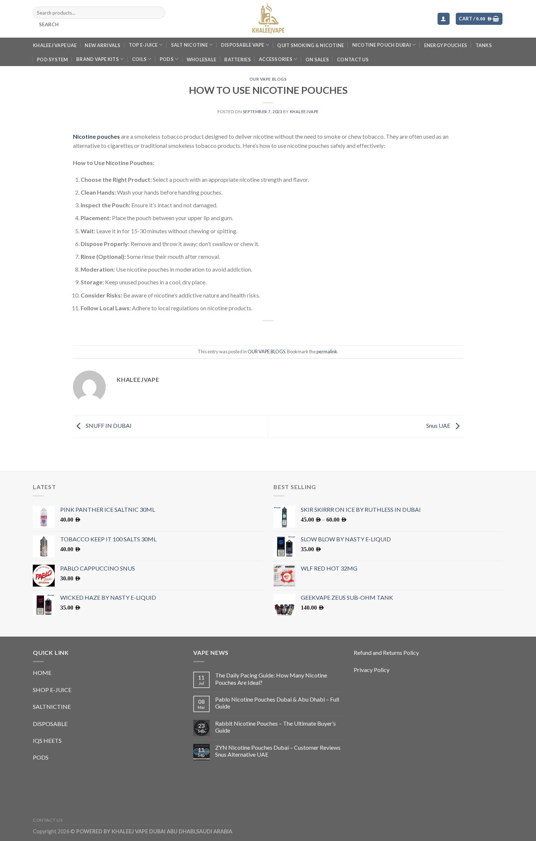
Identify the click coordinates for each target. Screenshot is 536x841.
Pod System (52, 59)
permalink (326, 351)
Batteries (237, 59)
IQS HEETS (47, 740)
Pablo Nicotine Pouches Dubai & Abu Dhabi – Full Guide (277, 703)
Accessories (275, 59)
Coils (139, 59)
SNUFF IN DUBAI (108, 425)
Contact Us (353, 59)
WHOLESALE (201, 59)
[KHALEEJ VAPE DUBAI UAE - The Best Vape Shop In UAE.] (268, 19)
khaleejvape (304, 111)
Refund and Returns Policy (386, 652)
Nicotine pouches (96, 136)
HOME (42, 672)
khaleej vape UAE (55, 45)
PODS (167, 59)
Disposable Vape (242, 45)
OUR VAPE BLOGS (268, 79)
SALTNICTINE (52, 706)
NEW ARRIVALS (102, 45)
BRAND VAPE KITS (97, 59)
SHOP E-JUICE (52, 689)
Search (49, 24)
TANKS (483, 45)
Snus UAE (438, 425)
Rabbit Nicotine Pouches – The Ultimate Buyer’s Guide (275, 727)
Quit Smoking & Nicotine (310, 45)
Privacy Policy (371, 669)
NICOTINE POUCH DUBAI (381, 45)
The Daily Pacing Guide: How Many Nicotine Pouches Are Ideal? (271, 679)
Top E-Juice (143, 45)
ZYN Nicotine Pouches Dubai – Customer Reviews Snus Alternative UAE (278, 751)
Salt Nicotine (189, 45)
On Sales (317, 59)
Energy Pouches (445, 45)
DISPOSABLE (50, 723)
